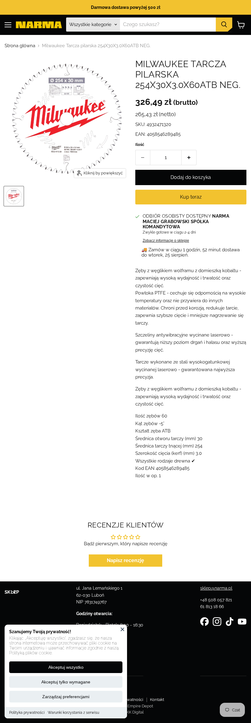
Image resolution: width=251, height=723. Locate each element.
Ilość (139, 144)
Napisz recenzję (125, 560)
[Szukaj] (224, 24)
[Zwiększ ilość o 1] (189, 157)
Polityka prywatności (27, 712)
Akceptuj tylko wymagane (65, 681)
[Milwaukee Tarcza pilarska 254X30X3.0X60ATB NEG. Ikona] (14, 196)
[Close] (122, 629)
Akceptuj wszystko (66, 667)
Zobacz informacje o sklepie (166, 240)
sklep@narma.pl (216, 588)
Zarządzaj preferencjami (65, 696)
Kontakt (157, 699)
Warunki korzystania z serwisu (73, 712)
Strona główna (20, 45)
